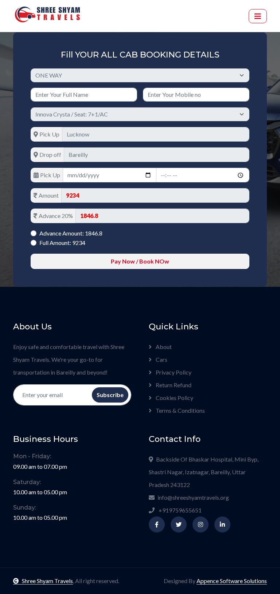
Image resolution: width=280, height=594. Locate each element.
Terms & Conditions (180, 410)
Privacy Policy (173, 372)
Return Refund (173, 384)
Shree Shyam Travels (47, 580)
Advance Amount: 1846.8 (70, 233)
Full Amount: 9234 (62, 242)
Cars (161, 359)
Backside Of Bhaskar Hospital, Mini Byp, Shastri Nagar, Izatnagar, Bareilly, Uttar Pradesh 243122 (203, 472)
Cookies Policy (174, 397)
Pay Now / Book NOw (140, 261)
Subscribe (110, 394)
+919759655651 (180, 510)
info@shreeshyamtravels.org (193, 497)
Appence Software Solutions (232, 580)
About (163, 346)
